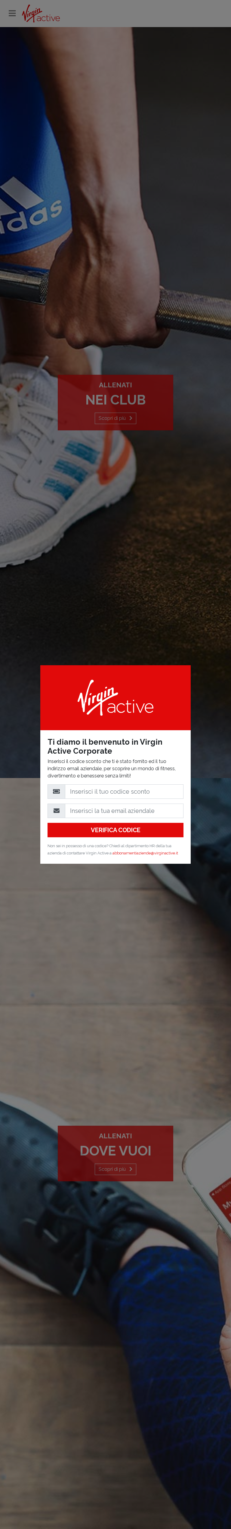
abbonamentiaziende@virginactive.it (145, 853)
